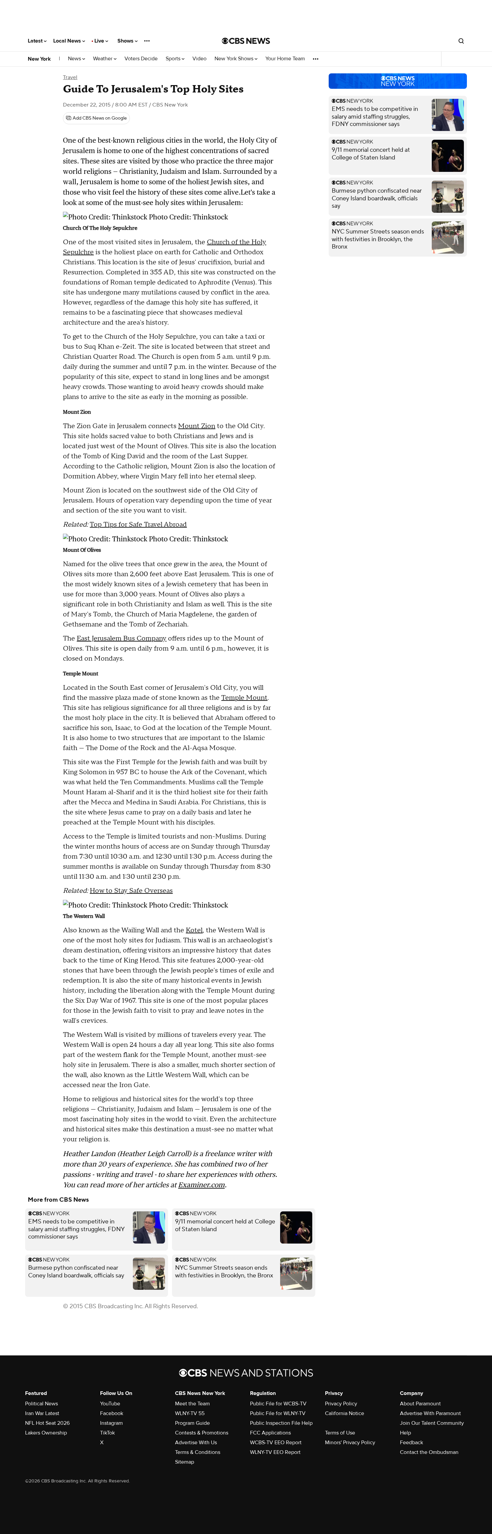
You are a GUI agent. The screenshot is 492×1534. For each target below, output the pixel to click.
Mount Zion (196, 426)
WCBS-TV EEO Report (276, 1442)
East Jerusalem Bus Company (121, 638)
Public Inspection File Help (281, 1423)
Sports (174, 59)
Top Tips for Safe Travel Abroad (138, 524)
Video (199, 59)
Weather (103, 59)
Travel (70, 77)
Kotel (194, 930)
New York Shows (235, 59)
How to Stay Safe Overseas (131, 890)
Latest (36, 41)
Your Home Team (285, 59)
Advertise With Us (196, 1442)
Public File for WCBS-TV (278, 1403)
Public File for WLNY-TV (278, 1413)
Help (405, 1433)
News (75, 59)
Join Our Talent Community (432, 1423)
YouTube (110, 1403)
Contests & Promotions (201, 1433)
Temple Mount (244, 697)
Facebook (111, 1413)
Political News (41, 1403)
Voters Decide (141, 59)
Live (99, 41)
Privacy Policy (341, 1403)
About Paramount (420, 1403)
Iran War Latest (42, 1413)
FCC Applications (270, 1433)
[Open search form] (461, 41)
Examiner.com (201, 1185)
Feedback (411, 1442)
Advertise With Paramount (430, 1413)
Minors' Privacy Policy (350, 1442)
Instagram (111, 1423)
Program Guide (192, 1423)
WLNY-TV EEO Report (275, 1452)
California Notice (344, 1413)
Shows (126, 41)
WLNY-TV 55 (189, 1413)
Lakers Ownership (46, 1433)
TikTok (107, 1433)
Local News (67, 41)
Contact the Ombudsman (429, 1452)
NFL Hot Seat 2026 (47, 1423)
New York (39, 59)
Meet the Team (192, 1403)
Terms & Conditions (197, 1452)
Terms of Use (340, 1433)
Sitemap (184, 1462)
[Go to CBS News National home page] (246, 41)
